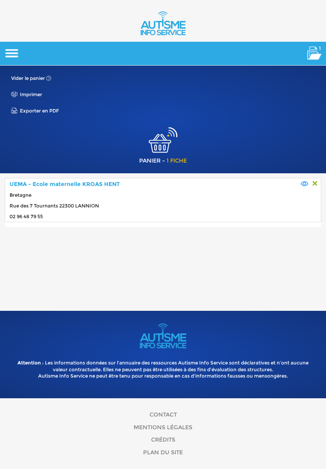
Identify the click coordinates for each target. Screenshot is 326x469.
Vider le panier (28, 78)
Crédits (163, 439)
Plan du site (163, 452)
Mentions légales (163, 427)
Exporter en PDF (39, 111)
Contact (163, 414)
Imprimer (31, 94)
